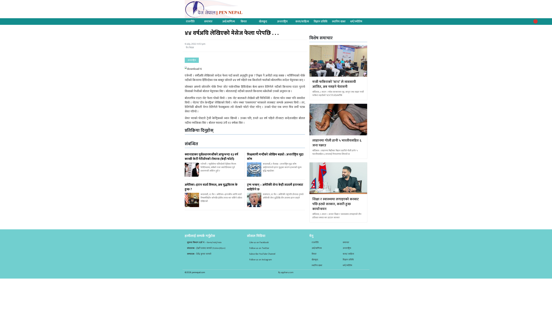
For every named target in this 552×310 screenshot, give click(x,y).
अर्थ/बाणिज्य (228, 21)
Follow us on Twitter (259, 248)
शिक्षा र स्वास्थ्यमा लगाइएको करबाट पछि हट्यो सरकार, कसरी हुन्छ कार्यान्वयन (335, 204)
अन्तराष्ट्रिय (282, 21)
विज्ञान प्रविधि (320, 21)
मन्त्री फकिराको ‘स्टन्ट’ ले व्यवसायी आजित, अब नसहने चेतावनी (334, 84)
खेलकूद (263, 21)
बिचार (244, 21)
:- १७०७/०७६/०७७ (204, 242)
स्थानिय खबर (339, 21)
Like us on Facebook (259, 242)
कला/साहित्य (302, 21)
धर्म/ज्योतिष (356, 21)
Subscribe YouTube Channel (262, 254)
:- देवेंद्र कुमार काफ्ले (199, 254)
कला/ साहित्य (348, 254)
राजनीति (190, 21)
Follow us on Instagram (260, 260)
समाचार (208, 21)
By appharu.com (285, 272)
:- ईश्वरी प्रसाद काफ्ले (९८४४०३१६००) (206, 248)
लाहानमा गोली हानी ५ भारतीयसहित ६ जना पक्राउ (336, 143)
